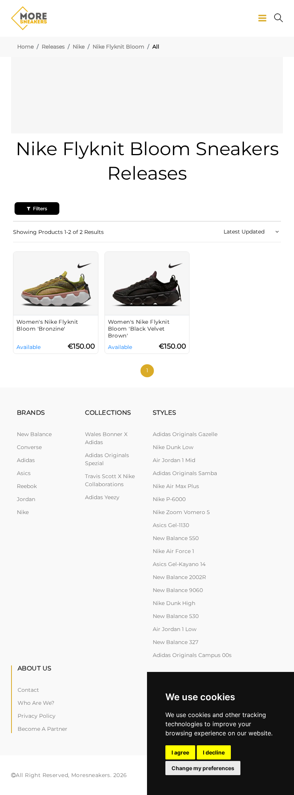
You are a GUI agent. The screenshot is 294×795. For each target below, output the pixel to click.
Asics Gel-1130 (171, 525)
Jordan (26, 499)
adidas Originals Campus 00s (192, 655)
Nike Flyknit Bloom (118, 46)
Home (25, 46)
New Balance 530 (176, 616)
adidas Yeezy (102, 497)
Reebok (27, 486)
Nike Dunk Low (173, 447)
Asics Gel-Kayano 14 (179, 564)
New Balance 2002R (179, 577)
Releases (53, 46)
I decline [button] (214, 752)
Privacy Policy (37, 715)
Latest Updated (245, 232)
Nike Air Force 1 (173, 551)
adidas (26, 460)
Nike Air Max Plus (176, 486)
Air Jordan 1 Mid (174, 460)
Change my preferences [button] (203, 768)
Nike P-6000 (169, 499)
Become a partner (42, 728)
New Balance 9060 (178, 590)
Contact (28, 689)
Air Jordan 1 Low (174, 629)
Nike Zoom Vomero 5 (181, 512)
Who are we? (36, 702)
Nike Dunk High (174, 603)
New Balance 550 (176, 538)
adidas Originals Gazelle (185, 434)
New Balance (34, 434)
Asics (24, 473)
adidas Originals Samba (185, 473)
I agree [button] (180, 752)
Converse (29, 447)
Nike (79, 46)
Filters (39, 208)
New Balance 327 (175, 642)
